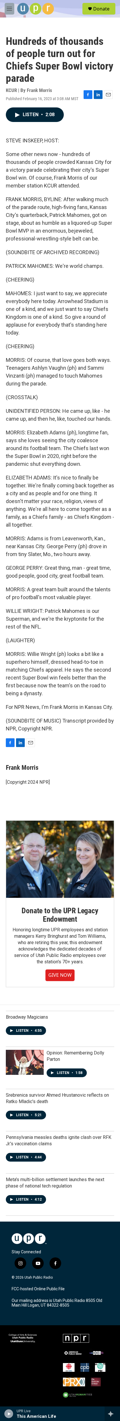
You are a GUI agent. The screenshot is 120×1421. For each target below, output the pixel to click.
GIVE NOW (60, 975)
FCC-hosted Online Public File (38, 1289)
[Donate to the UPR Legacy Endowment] (60, 859)
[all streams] (112, 1413)
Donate (101, 8)
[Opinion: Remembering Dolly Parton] (25, 1062)
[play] (9, 1414)
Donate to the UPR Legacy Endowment (60, 915)
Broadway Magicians (27, 1017)
